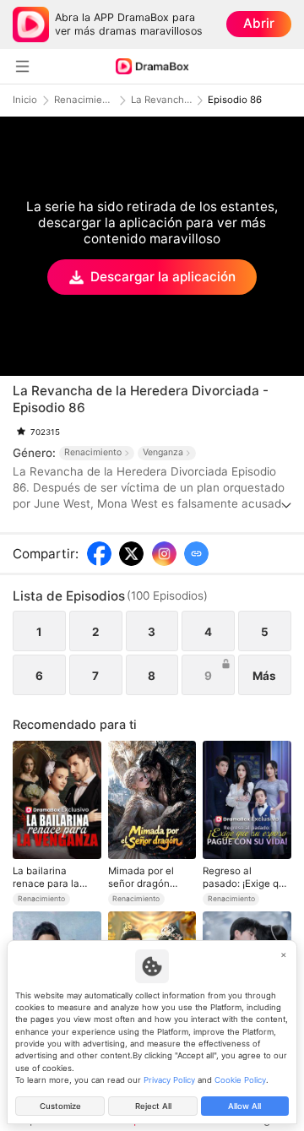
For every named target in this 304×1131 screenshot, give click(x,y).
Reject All (153, 1106)
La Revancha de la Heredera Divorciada (161, 100)
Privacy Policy (169, 1080)
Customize (60, 1106)
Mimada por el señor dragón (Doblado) (141, 877)
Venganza (163, 452)
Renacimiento (84, 100)
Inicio (25, 100)
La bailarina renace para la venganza (46, 877)
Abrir (258, 23)
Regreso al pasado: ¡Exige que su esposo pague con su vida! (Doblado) (246, 877)
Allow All (244, 1106)
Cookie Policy (240, 1080)
